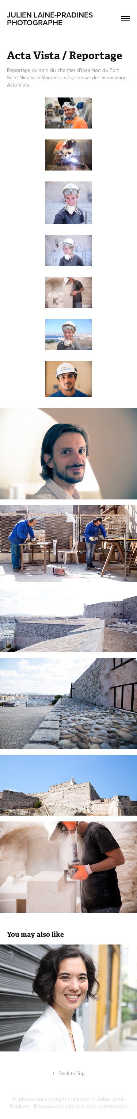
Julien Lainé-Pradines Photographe (51, 18)
